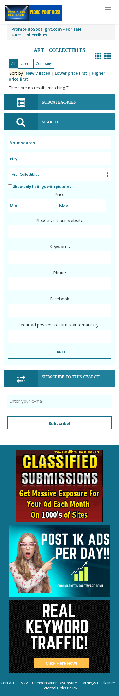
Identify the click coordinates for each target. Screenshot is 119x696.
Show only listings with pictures (42, 186)
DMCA (23, 682)
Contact (7, 682)
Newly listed (38, 73)
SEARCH (59, 352)
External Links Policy (59, 687)
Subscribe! (59, 423)
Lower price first (71, 73)
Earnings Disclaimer (98, 682)
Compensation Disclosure (54, 682)
